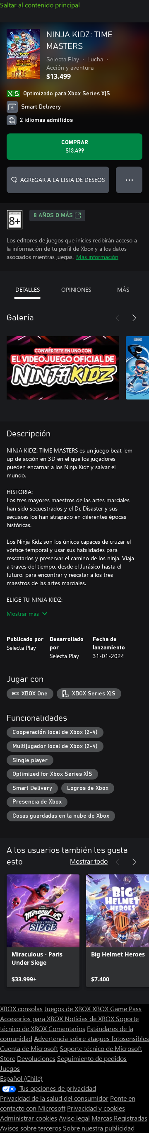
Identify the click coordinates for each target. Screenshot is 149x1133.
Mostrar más (23, 613)
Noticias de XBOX (90, 1018)
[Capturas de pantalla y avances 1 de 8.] (63, 367)
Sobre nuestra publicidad (99, 1127)
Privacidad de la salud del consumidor (54, 1098)
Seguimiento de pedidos (92, 1058)
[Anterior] (117, 318)
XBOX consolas (21, 1008)
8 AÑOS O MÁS (53, 215)
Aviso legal (74, 1118)
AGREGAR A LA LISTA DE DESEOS (62, 180)
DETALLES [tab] (27, 289)
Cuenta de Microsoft (29, 1048)
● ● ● (129, 179)
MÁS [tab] (123, 289)
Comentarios (66, 1028)
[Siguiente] (134, 318)
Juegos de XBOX (68, 1008)
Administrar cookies (28, 1118)
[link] (43, 930)
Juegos (10, 1068)
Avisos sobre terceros (30, 1127)
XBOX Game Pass (117, 1008)
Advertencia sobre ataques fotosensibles (91, 1038)
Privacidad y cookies (96, 1108)
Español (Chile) (21, 1078)
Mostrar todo (89, 861)
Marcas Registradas (119, 1118)
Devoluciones (36, 1058)
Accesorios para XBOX (32, 1018)
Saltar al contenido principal (40, 4)
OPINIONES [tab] (76, 289)
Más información (97, 257)
